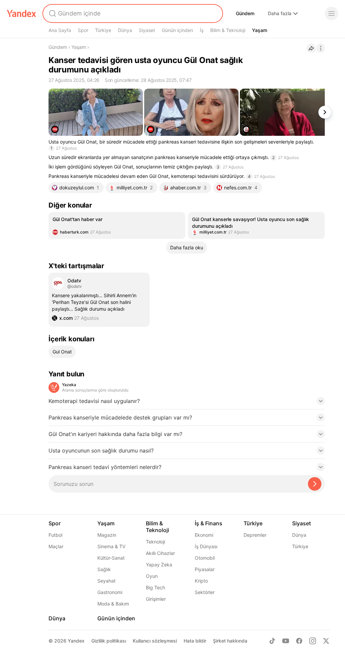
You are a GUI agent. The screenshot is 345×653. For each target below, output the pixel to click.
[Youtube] (285, 640)
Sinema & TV (111, 546)
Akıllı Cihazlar (160, 553)
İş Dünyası (206, 546)
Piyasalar (205, 569)
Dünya (125, 30)
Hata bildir (195, 641)
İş (201, 30)
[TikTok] (272, 640)
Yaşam (259, 30)
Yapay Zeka (159, 564)
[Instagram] (312, 640)
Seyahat (106, 581)
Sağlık (104, 569)
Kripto (201, 581)
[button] (187, 403)
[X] (326, 640)
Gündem (245, 13)
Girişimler (156, 599)
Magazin (106, 535)
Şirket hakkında (230, 641)
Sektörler (205, 592)
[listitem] (117, 225)
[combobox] (132, 13)
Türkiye (103, 30)
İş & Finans (208, 523)
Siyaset (147, 30)
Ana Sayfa (60, 30)
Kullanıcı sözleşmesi (155, 641)
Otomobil (205, 558)
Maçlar (56, 546)
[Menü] (331, 13)
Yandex (76, 641)
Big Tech (155, 587)
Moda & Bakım (113, 604)
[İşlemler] (321, 48)
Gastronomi (109, 592)
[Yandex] (21, 13)
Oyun (152, 576)
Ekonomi (204, 535)
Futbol (55, 535)
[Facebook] (299, 640)
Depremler (255, 535)
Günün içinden (177, 30)
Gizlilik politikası (108, 641)
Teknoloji (155, 542)
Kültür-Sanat (111, 558)
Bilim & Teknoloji (227, 30)
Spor (83, 30)
